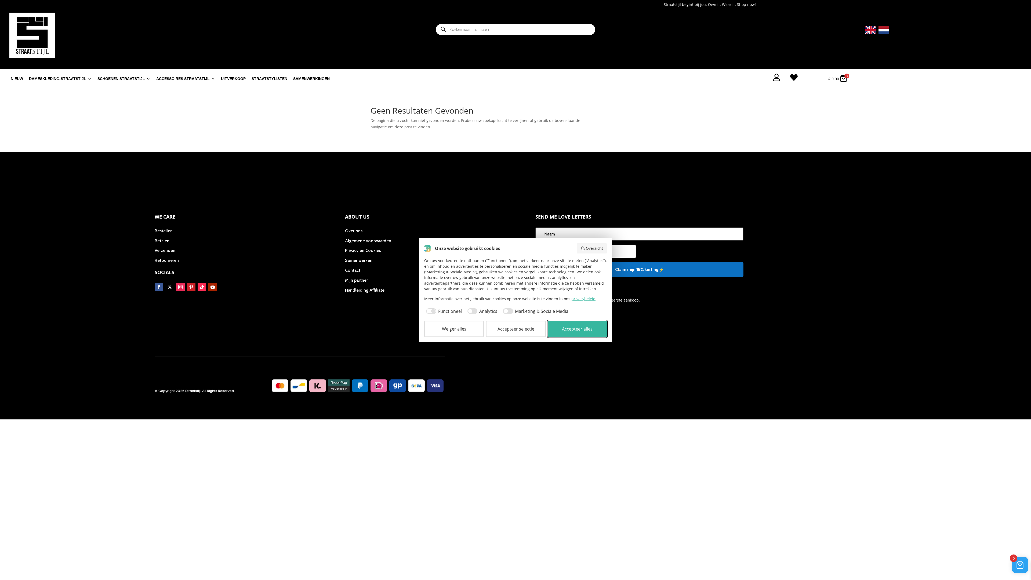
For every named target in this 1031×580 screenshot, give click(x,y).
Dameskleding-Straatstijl (57, 79)
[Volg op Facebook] (159, 287)
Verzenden (165, 250)
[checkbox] (443, 311)
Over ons (353, 230)
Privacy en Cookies (363, 250)
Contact (352, 270)
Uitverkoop (233, 79)
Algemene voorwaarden (368, 240)
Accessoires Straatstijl (183, 79)
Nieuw (17, 79)
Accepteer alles (577, 329)
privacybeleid (583, 298)
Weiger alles (454, 329)
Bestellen (164, 230)
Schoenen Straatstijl (121, 79)
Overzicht (594, 248)
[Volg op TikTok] (202, 287)
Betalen (162, 240)
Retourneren (167, 260)
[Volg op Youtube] (212, 287)
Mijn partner (356, 280)
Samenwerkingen (311, 79)
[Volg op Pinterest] (191, 287)
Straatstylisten (269, 79)
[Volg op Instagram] (180, 287)
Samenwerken (358, 260)
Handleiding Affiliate (364, 290)
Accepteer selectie (516, 329)
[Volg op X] (169, 287)
